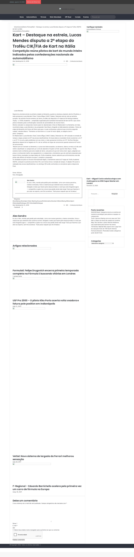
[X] (13, 231)
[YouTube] (13, 233)
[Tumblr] (25, 207)
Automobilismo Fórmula (25, 27)
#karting (34, 201)
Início (15, 27)
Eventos (86, 17)
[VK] (29, 207)
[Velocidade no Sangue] (67, 9)
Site (14, 528)
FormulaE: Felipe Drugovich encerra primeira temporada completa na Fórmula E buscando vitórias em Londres (46, 272)
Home (22, 17)
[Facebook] (13, 229)
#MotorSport (70, 201)
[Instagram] (13, 235)
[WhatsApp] (3, 549)
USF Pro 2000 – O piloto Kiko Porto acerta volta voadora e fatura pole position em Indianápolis (46, 302)
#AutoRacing (16, 201)
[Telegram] (4, 549)
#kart (29, 201)
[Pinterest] (26, 207)
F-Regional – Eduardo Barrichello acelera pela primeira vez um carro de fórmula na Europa (47, 488)
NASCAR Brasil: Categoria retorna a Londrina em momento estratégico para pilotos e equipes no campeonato (106, 214)
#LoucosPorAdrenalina (44, 201)
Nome (15, 523)
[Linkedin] (23, 207)
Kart (28, 31)
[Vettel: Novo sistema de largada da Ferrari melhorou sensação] (29, 309)
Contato (78, 17)
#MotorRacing (61, 201)
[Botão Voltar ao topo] (0, 551)
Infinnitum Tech (46, 545)
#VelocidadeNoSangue (19, 203)
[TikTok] (13, 237)
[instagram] (16, 196)
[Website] (13, 226)
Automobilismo (31, 17)
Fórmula (43, 17)
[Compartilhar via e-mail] (30, 207)
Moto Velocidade (55, 17)
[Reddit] (27, 207)
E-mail (15, 525)
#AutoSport (24, 201)
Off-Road (68, 17)
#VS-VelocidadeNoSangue (35, 203)
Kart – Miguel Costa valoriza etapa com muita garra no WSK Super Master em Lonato (104, 181)
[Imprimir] (31, 207)
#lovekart (54, 201)
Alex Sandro (16, 61)
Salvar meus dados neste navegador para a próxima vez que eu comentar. (37, 530)
